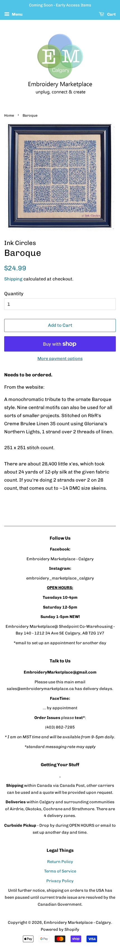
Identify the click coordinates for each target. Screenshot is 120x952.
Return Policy (60, 861)
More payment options (60, 358)
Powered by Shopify (60, 929)
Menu (17, 14)
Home (9, 115)
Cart (111, 14)
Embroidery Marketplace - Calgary (77, 922)
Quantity (13, 293)
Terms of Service (60, 871)
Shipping (13, 279)
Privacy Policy (60, 880)
